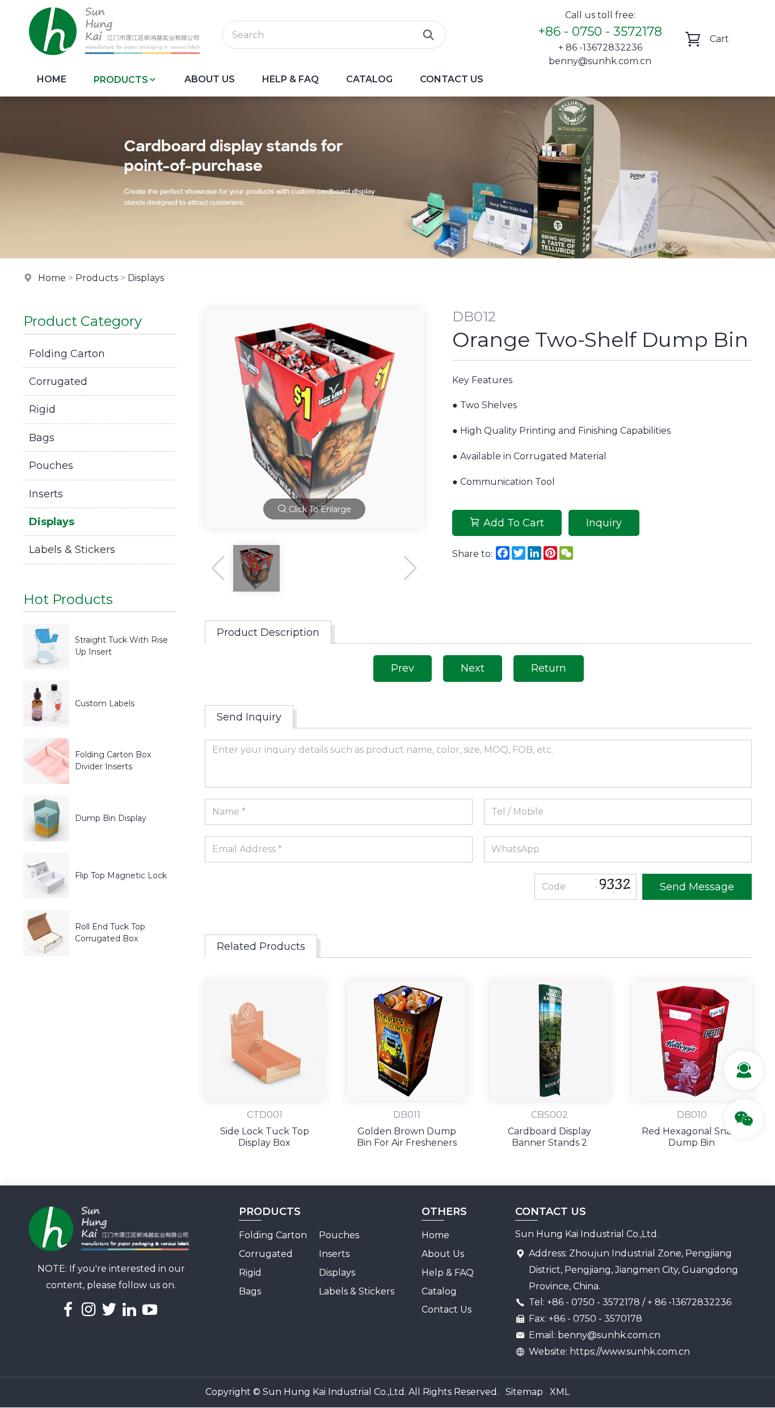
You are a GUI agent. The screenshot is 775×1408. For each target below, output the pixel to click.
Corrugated (58, 381)
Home (51, 79)
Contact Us (451, 79)
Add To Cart (513, 523)
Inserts (46, 494)
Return (548, 668)
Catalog (369, 79)
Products (121, 79)
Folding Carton (67, 353)
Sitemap (524, 1391)
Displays (146, 278)
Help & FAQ (290, 79)
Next (473, 668)
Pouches (51, 465)
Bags (41, 437)
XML (560, 1391)
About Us (209, 79)
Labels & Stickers (72, 549)
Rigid (42, 409)
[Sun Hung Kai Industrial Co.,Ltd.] (114, 59)
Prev (402, 668)
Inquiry (604, 523)
